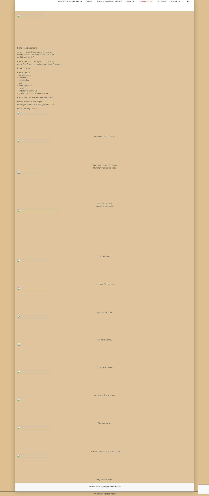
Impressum (116, 486)
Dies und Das (145, 2)
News (89, 2)
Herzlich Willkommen (70, 2)
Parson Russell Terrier (109, 2)
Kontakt (175, 2)
